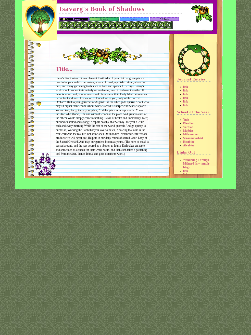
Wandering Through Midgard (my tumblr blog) (196, 163)
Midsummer (191, 134)
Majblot (188, 130)
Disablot (188, 123)
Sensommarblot (193, 138)
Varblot (188, 127)
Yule (186, 119)
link (185, 87)
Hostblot (188, 141)
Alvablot (188, 145)
